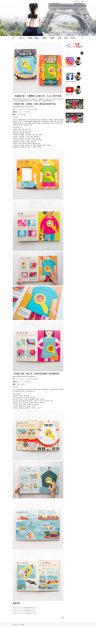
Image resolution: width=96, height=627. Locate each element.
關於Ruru (22, 38)
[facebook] (75, 1)
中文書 (59, 38)
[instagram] (78, 1)
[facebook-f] (73, 1)
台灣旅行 (44, 38)
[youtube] (82, 1)
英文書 (66, 38)
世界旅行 (37, 38)
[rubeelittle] (48, 19)
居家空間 (30, 38)
